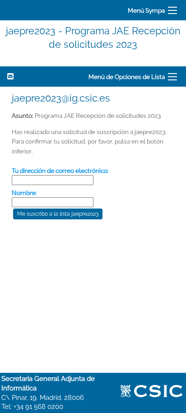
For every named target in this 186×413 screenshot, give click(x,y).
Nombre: (24, 192)
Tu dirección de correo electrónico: (60, 170)
